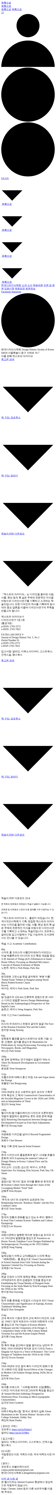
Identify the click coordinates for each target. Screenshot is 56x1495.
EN (3, 178)
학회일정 (20, 288)
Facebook (6, 291)
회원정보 (30, 288)
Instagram (16, 291)
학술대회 (38, 285)
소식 (29, 285)
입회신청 (9, 288)
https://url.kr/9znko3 (22, 1429)
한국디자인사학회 (11, 285)
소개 (24, 285)
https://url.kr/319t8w (19, 1432)
